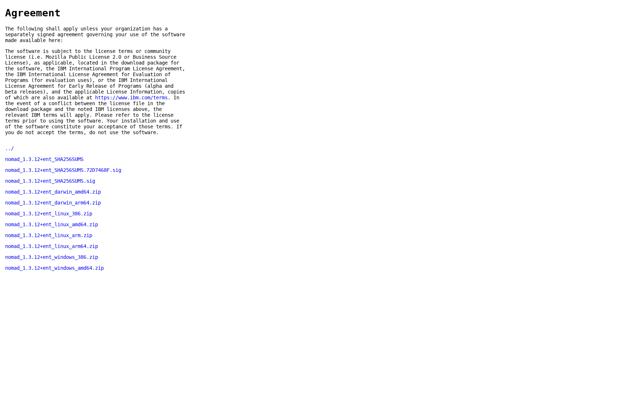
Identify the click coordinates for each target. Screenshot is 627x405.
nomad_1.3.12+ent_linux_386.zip (48, 213)
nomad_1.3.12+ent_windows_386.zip (51, 257)
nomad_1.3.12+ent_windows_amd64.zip (54, 268)
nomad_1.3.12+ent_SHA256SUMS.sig (50, 181)
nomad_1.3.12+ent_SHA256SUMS (44, 159)
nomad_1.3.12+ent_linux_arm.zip (48, 235)
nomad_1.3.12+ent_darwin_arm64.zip (53, 203)
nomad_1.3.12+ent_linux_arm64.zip (51, 246)
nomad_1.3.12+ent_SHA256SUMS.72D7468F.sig (63, 170)
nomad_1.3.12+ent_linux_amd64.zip (51, 224)
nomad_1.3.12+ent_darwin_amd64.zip (53, 192)
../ (9, 148)
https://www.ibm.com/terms (131, 97)
